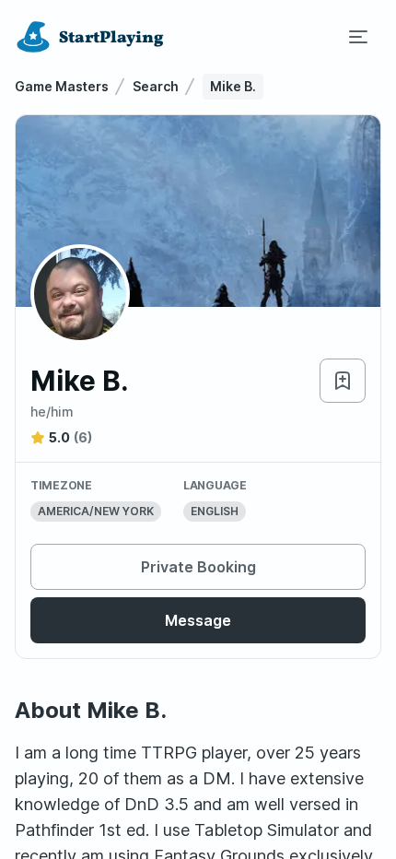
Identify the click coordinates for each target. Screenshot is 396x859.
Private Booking (198, 567)
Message (198, 620)
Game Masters (62, 86)
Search (156, 86)
